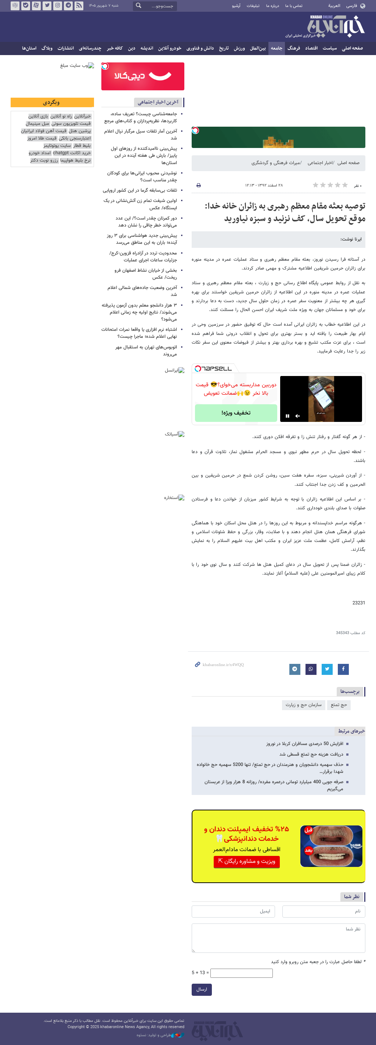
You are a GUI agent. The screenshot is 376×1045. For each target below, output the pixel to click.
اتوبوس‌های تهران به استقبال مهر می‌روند (146, 351)
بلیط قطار (82, 145)
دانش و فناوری (200, 48)
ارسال (201, 989)
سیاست (330, 48)
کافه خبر (114, 48)
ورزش (239, 48)
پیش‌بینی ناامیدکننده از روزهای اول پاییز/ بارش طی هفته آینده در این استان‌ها (144, 155)
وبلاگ (47, 48)
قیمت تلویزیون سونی (71, 123)
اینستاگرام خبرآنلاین (57, 5)
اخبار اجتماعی (320, 163)
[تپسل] (195, 130)
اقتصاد (311, 48)
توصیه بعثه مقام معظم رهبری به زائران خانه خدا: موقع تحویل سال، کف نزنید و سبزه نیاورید (285, 212)
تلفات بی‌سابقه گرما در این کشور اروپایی (140, 190)
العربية (334, 6)
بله (25, 5)
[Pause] (287, 416)
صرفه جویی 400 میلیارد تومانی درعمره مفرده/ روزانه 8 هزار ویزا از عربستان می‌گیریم (274, 785)
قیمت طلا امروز (42, 138)
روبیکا (15, 5)
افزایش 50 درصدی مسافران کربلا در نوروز (304, 744)
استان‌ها (29, 48)
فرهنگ (294, 48)
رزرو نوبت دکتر (44, 160)
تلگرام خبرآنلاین (68, 5)
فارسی (351, 6)
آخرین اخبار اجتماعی (158, 102)
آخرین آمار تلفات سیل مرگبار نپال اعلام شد (140, 135)
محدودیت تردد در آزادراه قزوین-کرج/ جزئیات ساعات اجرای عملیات (143, 257)
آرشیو (236, 6)
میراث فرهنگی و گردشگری (276, 163)
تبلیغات (253, 6)
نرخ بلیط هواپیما (75, 160)
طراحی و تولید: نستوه (154, 1035)
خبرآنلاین (325, 27)
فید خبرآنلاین (79, 5)
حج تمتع (339, 705)
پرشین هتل (80, 131)
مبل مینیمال (37, 123)
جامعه (276, 48)
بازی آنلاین (38, 116)
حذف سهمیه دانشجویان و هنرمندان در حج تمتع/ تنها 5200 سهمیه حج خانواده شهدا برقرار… (270, 768)
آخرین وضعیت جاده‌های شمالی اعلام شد (142, 291)
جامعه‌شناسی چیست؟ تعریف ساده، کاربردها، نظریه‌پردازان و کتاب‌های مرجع (140, 118)
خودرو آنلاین (169, 48)
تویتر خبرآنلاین (47, 5)
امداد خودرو (40, 153)
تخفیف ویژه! (235, 413)
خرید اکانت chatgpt (72, 153)
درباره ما (272, 6)
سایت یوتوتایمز (57, 145)
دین (131, 48)
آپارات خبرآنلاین (36, 5)
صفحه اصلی (352, 48)
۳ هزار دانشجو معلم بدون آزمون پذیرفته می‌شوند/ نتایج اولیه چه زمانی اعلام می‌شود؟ (139, 312)
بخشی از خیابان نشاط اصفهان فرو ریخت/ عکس (146, 274)
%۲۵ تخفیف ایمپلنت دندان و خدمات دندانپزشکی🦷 (246, 834)
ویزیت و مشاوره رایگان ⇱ (246, 861)
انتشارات (66, 48)
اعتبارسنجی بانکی (75, 138)
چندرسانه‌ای (90, 48)
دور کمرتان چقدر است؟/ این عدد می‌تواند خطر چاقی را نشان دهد (146, 222)
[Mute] (297, 416)
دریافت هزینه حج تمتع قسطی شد (311, 754)
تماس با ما (294, 6)
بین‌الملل (258, 48)
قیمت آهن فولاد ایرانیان (43, 131)
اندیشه (147, 48)
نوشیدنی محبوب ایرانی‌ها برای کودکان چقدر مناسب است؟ (142, 177)
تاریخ (224, 48)
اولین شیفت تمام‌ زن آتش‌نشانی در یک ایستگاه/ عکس (140, 204)
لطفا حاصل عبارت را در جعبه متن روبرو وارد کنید (318, 962)
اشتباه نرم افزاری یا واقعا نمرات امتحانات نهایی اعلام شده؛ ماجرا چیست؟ (139, 333)
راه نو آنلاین (61, 116)
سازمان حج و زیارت (304, 705)
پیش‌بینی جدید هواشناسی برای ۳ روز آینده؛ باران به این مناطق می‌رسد (142, 239)
